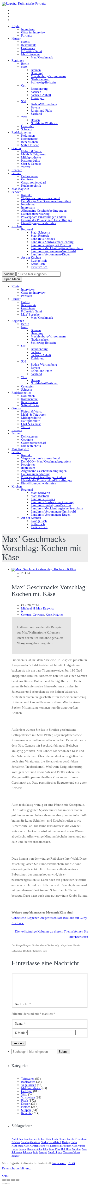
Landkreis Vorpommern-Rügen (51, 254)
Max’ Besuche (30, 54)
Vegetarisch (28, 1085)
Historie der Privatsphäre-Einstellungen (46, 220)
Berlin (25, 63)
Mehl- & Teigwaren (33, 154)
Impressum (28, 207)
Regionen (18, 60)
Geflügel (26, 1091)
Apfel (15, 1138)
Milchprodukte (31, 157)
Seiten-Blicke (30, 145)
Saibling (76, 1149)
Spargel (43, 1152)
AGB (71, 1163)
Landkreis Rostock (43, 239)
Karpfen (34, 1145)
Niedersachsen (40, 79)
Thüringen (37, 98)
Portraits (26, 35)
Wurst (76, 1152)
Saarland (36, 113)
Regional (27, 229)
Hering (66, 1142)
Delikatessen (29, 176)
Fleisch (25, 1107)
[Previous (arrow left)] (4, 1183)
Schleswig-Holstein (43, 82)
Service (16, 192)
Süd (23, 101)
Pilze (57, 1149)
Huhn (74, 1142)
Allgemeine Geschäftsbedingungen (44, 210)
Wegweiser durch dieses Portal (40, 198)
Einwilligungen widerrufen (38, 223)
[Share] (8, 1180)
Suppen (26, 1110)
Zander (15, 1155)
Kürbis (81, 1145)
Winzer (25, 167)
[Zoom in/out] (17, 1180)
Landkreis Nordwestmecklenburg (52, 242)
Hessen (35, 120)
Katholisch (38, 264)
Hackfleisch (54, 1142)
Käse (49, 614)
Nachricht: (23, 1004)
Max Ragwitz (20, 188)
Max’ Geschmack (42, 57)
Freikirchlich (39, 267)
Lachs (15, 1149)
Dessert (25, 1103)
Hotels (25, 42)
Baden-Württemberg (44, 104)
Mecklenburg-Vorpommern (48, 76)
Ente (48, 1138)
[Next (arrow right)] (8, 1183)
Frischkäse (81, 1138)
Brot (26, 1138)
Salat (84, 1149)
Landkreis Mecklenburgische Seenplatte (57, 248)
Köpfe (15, 26)
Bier (20, 1138)
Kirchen (17, 226)
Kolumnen (28, 135)
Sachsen (36, 92)
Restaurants (28, 45)
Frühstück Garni (31, 51)
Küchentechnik (31, 185)
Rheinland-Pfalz (41, 110)
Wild (24, 1094)
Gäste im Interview (33, 32)
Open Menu (12, 279)
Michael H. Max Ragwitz (37, 608)
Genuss (16, 148)
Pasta (51, 1149)
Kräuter (58, 614)
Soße (35, 1152)
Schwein (27, 1152)
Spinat (58, 1152)
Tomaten (68, 1152)
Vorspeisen (28, 1097)
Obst (45, 1149)
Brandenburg (39, 88)
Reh (63, 1149)
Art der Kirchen (31, 257)
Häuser (16, 38)
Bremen (36, 70)
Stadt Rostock (40, 235)
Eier (43, 1138)
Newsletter (28, 204)
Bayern (35, 107)
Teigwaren (28, 1078)
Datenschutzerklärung (35, 214)
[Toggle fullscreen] (13, 1180)
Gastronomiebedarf (33, 182)
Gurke (44, 1142)
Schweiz (26, 129)
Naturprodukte (30, 160)
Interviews (28, 29)
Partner (16, 173)
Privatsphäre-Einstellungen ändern (43, 217)
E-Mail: (21, 1032)
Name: (20, 1023)
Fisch (24, 1100)
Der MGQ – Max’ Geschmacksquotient (46, 201)
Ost (23, 85)
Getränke (27, 179)
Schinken (17, 1152)
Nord (24, 67)
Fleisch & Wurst (31, 151)
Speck (51, 1152)
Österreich (27, 126)
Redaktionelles (21, 132)
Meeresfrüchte (34, 1149)
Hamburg (37, 73)
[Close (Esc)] (4, 1180)
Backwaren (28, 1082)
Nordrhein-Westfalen (44, 123)
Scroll (6, 1176)
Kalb (26, 1145)
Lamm (22, 1149)
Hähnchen (17, 1145)
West (24, 117)
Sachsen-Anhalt (41, 95)
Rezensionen (29, 142)
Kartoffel (44, 1145)
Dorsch (33, 1138)
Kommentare (29, 138)
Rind (69, 1149)
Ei (39, 1138)
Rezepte (17, 170)
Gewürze (38, 614)
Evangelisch (39, 260)
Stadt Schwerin (40, 232)
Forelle (71, 1138)
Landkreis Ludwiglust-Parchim (51, 245)
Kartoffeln (56, 1145)
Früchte (16, 1142)
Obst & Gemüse (31, 163)
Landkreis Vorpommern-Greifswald (53, 251)
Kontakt (26, 195)
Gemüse (26, 614)
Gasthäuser (28, 48)
